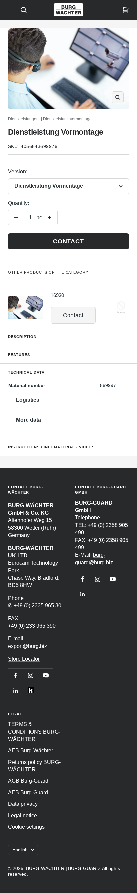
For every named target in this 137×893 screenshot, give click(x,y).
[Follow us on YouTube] (45, 675)
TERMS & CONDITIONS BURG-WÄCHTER (34, 731)
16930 (57, 295)
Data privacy (23, 804)
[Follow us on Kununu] (30, 690)
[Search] (24, 10)
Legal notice (22, 815)
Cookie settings (26, 827)
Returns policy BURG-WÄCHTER (34, 765)
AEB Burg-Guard (28, 792)
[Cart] (125, 10)
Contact (68, 241)
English (20, 849)
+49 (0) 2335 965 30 (37, 605)
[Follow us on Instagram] (30, 675)
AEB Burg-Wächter (30, 750)
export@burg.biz (27, 646)
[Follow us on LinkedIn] (15, 690)
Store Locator (24, 659)
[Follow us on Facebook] (15, 675)
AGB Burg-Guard (28, 781)
